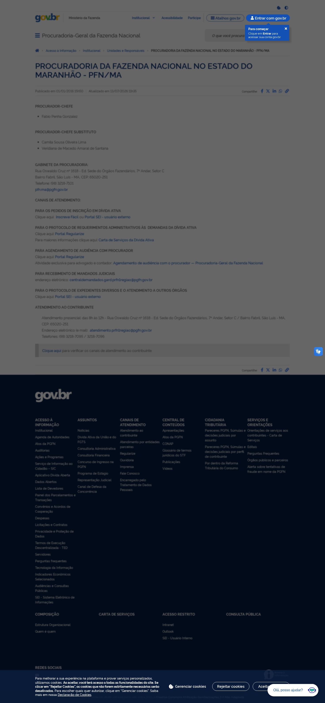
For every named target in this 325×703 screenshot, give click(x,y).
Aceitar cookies (271, 686)
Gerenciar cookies (190, 686)
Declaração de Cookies (74, 694)
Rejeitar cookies (231, 686)
